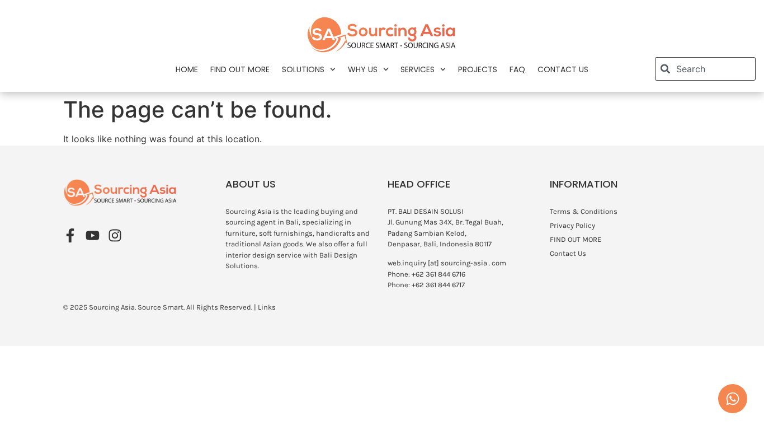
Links (267, 307)
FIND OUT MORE (240, 69)
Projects (477, 69)
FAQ (517, 69)
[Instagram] (115, 235)
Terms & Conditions (583, 211)
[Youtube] (93, 235)
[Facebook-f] (70, 235)
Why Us (363, 69)
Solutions (303, 69)
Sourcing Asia (112, 307)
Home (187, 69)
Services (417, 69)
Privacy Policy (572, 225)
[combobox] (705, 69)
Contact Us (562, 69)
